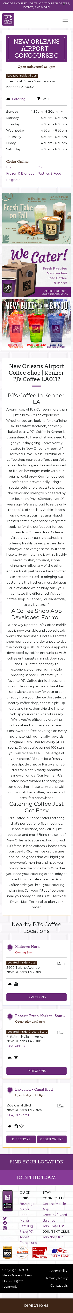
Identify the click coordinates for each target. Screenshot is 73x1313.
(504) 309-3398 (18, 1115)
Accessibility (58, 1271)
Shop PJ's (27, 1232)
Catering (26, 1226)
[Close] (64, 4)
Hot (9, 167)
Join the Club (53, 1237)
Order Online (51, 1139)
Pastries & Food (49, 173)
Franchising (28, 1243)
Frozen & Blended (20, 173)
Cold (41, 167)
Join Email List (53, 1226)
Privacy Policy (57, 1278)
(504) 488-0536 (18, 1046)
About (25, 1237)
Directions (36, 997)
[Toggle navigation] (65, 19)
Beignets (13, 180)
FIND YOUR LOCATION (36, 1162)
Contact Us (59, 1285)
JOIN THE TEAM (36, 1177)
